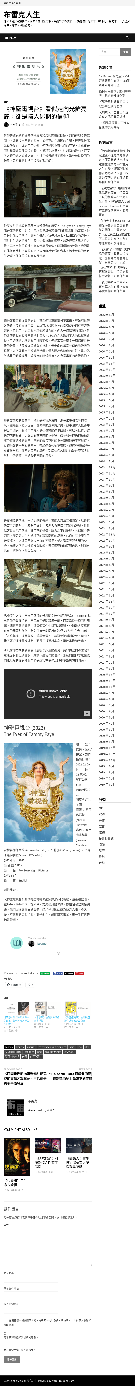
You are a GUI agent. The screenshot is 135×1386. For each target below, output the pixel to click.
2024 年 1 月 (106, 461)
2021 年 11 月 (107, 607)
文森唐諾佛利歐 (53, 1051)
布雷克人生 (22, 14)
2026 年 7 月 (106, 321)
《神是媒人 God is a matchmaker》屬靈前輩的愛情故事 (114, 206)
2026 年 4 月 (106, 339)
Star (71, 1047)
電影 (6, 102)
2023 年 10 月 (107, 479)
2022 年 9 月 (106, 546)
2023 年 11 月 (107, 473)
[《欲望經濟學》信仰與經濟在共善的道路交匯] (77, 1009)
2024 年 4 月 (106, 443)
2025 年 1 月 (106, 424)
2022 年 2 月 (106, 589)
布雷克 (16, 124)
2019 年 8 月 (106, 772)
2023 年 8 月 (106, 492)
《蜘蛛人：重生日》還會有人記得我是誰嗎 (77, 1163)
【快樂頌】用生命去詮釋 (15, 1183)
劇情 (87, 1047)
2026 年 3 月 (106, 345)
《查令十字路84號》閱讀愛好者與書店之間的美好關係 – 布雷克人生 (114, 225)
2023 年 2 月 (106, 522)
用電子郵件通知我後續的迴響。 (21, 1337)
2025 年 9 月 (106, 382)
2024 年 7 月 (106, 431)
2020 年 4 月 (106, 723)
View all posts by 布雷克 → (43, 1110)
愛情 (39, 1051)
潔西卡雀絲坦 (12, 1056)
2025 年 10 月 (107, 376)
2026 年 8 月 (106, 315)
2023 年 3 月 (106, 516)
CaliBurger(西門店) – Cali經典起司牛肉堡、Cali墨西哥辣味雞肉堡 (114, 80)
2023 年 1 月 (106, 528)
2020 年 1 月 (106, 742)
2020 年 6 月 (106, 711)
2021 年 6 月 (106, 638)
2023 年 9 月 (106, 485)
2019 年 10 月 (107, 760)
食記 (102, 863)
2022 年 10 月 (107, 540)
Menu (12, 37)
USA (80, 1047)
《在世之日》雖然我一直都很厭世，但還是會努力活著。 (114, 271)
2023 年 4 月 (106, 510)
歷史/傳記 (69, 1051)
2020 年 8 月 (106, 699)
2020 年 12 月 (107, 675)
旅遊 (102, 832)
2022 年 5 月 (106, 571)
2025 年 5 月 (106, 400)
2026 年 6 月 (106, 327)
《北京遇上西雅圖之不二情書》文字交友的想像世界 (114, 238)
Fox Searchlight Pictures (52, 1047)
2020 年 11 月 (107, 681)
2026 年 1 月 (106, 357)
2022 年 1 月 (106, 595)
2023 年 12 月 (107, 467)
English (31, 1047)
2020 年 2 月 (106, 736)
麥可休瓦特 (36, 1056)
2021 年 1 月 (106, 668)
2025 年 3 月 (106, 412)
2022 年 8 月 (106, 553)
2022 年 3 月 (106, 583)
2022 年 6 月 (106, 565)
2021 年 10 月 (107, 614)
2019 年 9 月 (106, 766)
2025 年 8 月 (106, 388)
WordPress (58, 1380)
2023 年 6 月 (106, 504)
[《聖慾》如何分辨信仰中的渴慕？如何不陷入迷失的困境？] (17, 1009)
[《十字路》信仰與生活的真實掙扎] (47, 1009)
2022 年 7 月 (106, 559)
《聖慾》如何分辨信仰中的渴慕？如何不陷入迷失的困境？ (16, 1020)
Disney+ (20, 1047)
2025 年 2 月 (106, 418)
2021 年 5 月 (106, 644)
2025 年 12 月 (107, 364)
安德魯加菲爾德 (13, 1051)
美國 (24, 1056)
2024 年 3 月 (106, 449)
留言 (7, 1225)
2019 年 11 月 (107, 754)
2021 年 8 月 (106, 626)
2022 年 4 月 (106, 577)
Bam (71, 1380)
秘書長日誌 (106, 838)
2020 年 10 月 (107, 687)
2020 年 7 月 (106, 705)
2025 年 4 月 (106, 406)
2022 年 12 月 (107, 534)
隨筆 (102, 851)
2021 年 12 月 (107, 601)
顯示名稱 (9, 1273)
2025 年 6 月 (106, 394)
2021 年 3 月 (106, 656)
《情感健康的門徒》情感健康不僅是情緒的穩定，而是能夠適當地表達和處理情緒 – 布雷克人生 (114, 160)
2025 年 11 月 (107, 370)
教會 (102, 826)
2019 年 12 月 (107, 748)
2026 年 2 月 (106, 351)
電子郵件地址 (12, 1288)
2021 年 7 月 (106, 632)
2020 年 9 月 (106, 693)
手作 (102, 820)
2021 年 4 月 (106, 650)
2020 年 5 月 (106, 717)
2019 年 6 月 (106, 784)
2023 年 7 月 (106, 498)
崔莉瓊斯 (29, 1051)
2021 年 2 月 (106, 662)
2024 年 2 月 (106, 455)
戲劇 (102, 814)
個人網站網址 (11, 1304)
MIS (101, 808)
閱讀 (102, 845)
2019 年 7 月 (106, 778)
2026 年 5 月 (106, 333)
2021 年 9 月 (106, 620)
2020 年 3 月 (106, 729)
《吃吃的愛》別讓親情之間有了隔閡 (46, 1163)
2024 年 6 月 (106, 437)
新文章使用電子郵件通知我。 (20, 1349)
